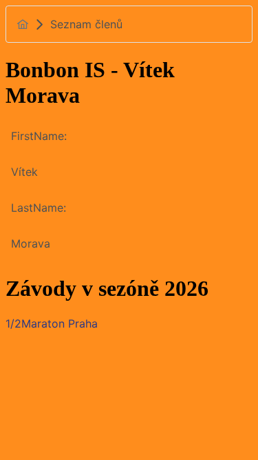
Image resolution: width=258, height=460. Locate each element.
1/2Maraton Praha (52, 323)
